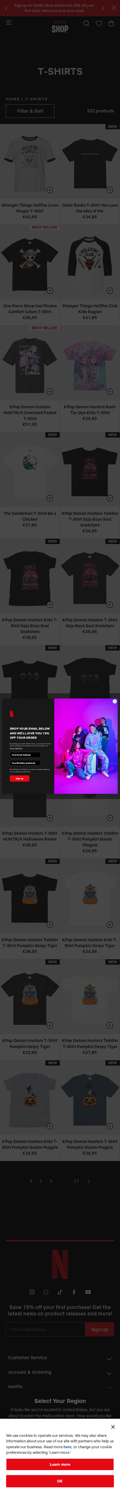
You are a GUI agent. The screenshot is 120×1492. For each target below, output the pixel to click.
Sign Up (20, 778)
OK (60, 1481)
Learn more (60, 1464)
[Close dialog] (115, 701)
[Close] (113, 1426)
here (67, 1446)
